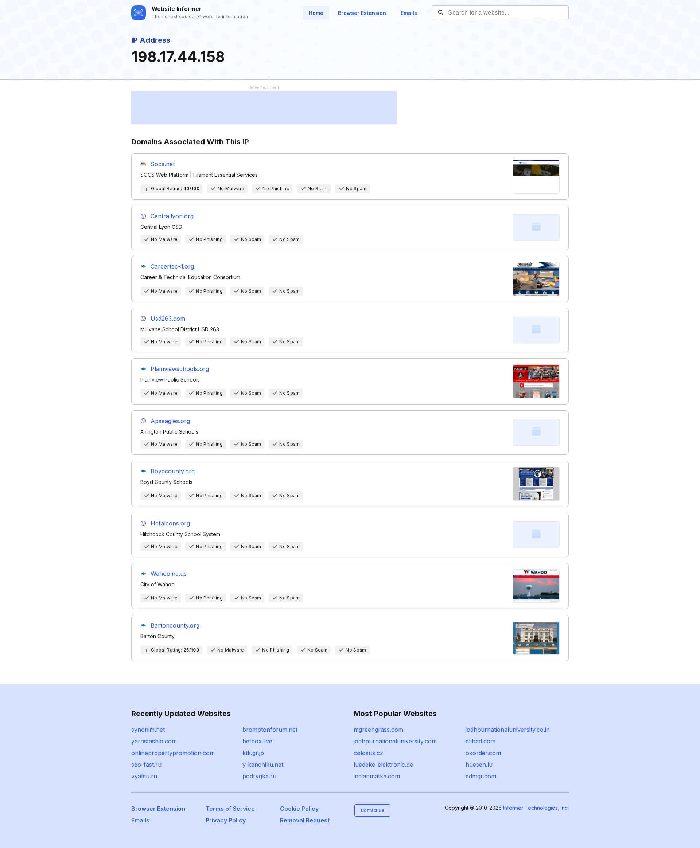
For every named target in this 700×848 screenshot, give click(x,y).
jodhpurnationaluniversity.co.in (508, 729)
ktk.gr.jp (253, 753)
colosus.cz (368, 753)
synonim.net (148, 729)
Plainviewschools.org (180, 368)
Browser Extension (362, 13)
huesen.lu (479, 764)
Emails (409, 13)
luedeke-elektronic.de (383, 764)
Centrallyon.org (172, 216)
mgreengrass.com (378, 729)
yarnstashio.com (154, 741)
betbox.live (257, 741)
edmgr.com (481, 776)
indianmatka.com (377, 776)
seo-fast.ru (146, 764)
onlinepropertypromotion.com (173, 753)
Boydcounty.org (173, 471)
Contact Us (372, 810)
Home (316, 13)
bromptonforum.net (270, 729)
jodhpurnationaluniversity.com (395, 741)
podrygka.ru (259, 776)
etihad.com (480, 741)
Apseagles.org (170, 421)
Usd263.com (168, 318)
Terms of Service (230, 808)
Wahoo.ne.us (169, 573)
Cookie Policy (299, 808)
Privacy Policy (226, 820)
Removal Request (305, 820)
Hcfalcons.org (170, 523)
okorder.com (483, 753)
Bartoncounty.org (175, 625)
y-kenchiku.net (262, 764)
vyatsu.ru (144, 776)
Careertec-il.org (172, 266)
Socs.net (163, 164)
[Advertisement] (264, 107)
